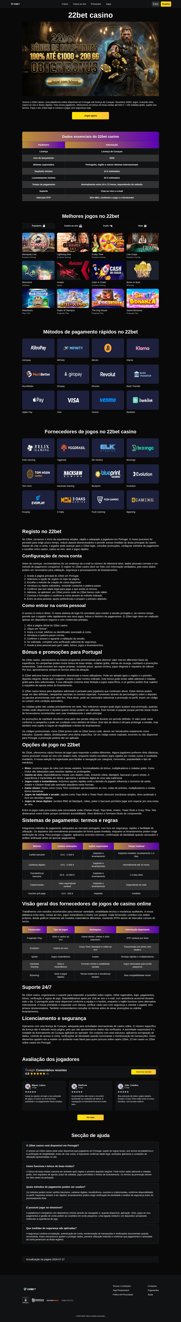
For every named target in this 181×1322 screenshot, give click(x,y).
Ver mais (90, 1117)
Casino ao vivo (71, 226)
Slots (140, 226)
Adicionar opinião (143, 1072)
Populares (36, 226)
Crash (106, 226)
